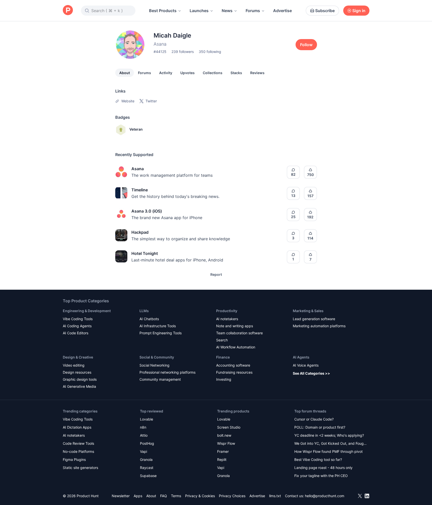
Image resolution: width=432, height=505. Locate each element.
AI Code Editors (75, 333)
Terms (176, 496)
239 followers (182, 51)
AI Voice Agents (306, 365)
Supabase (148, 475)
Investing (223, 379)
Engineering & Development (87, 311)
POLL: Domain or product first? (319, 427)
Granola (146, 459)
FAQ (163, 496)
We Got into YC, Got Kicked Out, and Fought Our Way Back (330, 444)
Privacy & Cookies (200, 496)
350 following (210, 51)
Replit (221, 459)
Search (222, 340)
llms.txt (275, 496)
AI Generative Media (79, 386)
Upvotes (187, 73)
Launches (199, 10)
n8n (143, 427)
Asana (137, 168)
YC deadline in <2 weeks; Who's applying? (329, 435)
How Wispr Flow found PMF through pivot (328, 451)
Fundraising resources (234, 372)
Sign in (358, 10)
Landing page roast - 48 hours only (323, 467)
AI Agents (301, 357)
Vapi (143, 451)
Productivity (226, 311)
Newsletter (121, 496)
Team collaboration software (239, 333)
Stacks (236, 73)
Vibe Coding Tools (78, 319)
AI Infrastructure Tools (157, 326)
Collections (212, 73)
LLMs (144, 311)
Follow (306, 44)
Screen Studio (228, 427)
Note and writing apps (234, 326)
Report (216, 274)
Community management (160, 379)
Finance (223, 357)
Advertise (282, 10)
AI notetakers (227, 319)
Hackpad (140, 232)
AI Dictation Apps (77, 427)
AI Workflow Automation (235, 347)
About (124, 73)
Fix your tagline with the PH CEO (321, 475)
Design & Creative (78, 357)
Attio (144, 435)
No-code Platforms (78, 451)
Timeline (139, 189)
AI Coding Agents (77, 326)
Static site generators (80, 467)
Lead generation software (314, 319)
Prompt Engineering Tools (160, 333)
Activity (165, 73)
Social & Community (156, 357)
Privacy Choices (232, 496)
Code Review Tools (78, 443)
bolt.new (224, 435)
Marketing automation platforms (319, 326)
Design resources (77, 372)
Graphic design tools (80, 379)
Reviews (257, 73)
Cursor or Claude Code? (314, 419)
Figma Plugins (74, 459)
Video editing (73, 365)
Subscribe (325, 10)
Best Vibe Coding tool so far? (318, 459)
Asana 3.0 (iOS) (146, 211)
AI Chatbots (149, 319)
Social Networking (154, 365)
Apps (138, 496)
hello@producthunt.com (324, 496)
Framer (223, 451)
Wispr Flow (226, 443)
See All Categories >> (311, 373)
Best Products (163, 10)
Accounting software (233, 365)
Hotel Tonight (144, 253)
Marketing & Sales (308, 311)
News (227, 10)
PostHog (147, 443)
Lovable (146, 419)
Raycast (146, 467)
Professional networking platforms (167, 372)
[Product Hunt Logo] (68, 10)
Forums (253, 10)
